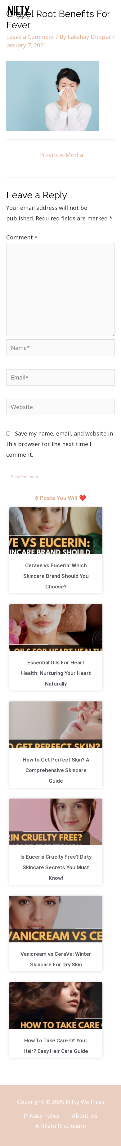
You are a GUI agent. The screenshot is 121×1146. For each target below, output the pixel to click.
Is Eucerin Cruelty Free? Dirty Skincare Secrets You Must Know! (56, 867)
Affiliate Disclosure (60, 1125)
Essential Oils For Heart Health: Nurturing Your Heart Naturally (56, 673)
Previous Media (61, 155)
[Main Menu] (108, 12)
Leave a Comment (30, 36)
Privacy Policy (42, 1115)
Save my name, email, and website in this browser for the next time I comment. (59, 444)
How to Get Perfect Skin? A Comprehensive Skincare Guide (56, 770)
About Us (84, 1115)
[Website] (60, 408)
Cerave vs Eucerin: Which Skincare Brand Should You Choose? (56, 576)
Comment (22, 237)
